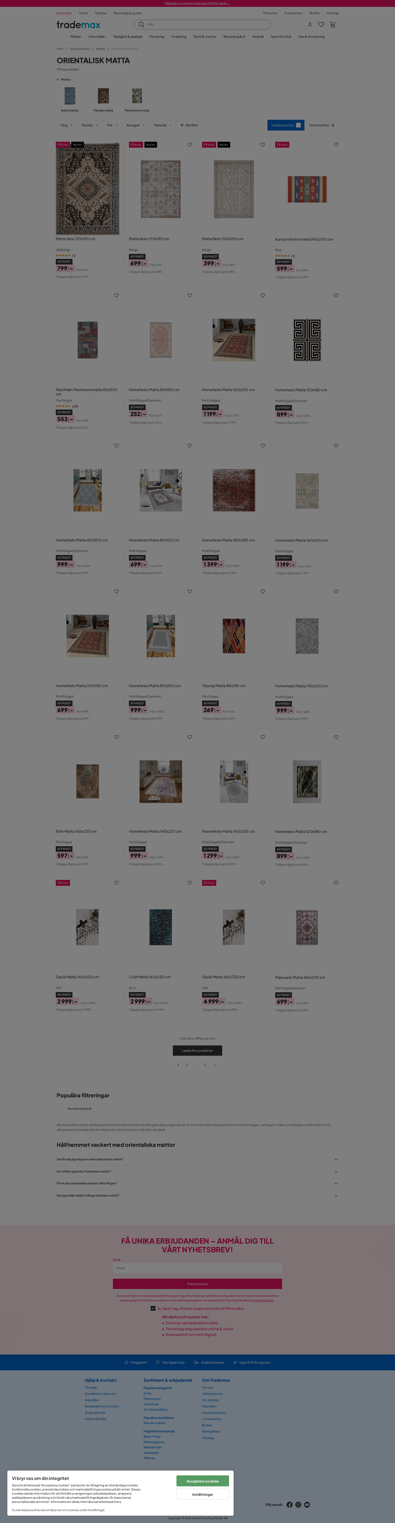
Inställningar (203, 1494)
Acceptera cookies (203, 1481)
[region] (120, 1493)
